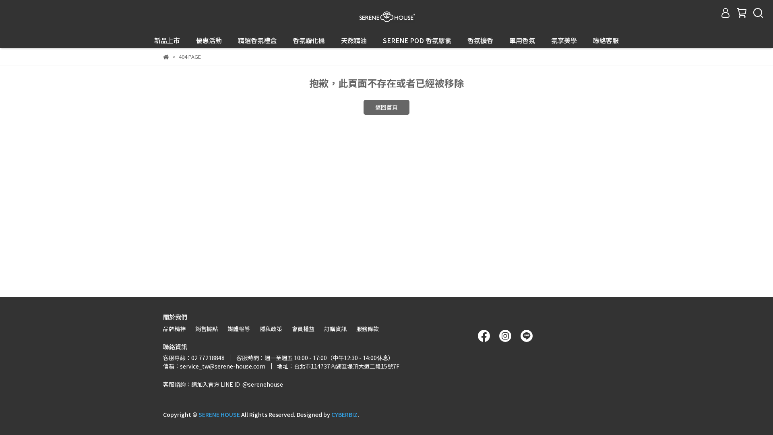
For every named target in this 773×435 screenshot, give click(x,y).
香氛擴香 (480, 40)
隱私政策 (271, 329)
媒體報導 (238, 329)
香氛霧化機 (309, 40)
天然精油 (354, 40)
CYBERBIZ (344, 414)
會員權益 (303, 329)
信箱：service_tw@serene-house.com (214, 366)
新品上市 (167, 40)
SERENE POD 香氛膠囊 (417, 40)
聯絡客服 (606, 40)
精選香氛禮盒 (257, 40)
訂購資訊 (335, 329)
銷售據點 (206, 329)
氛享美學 (564, 40)
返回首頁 (386, 107)
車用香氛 (522, 40)
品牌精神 (174, 329)
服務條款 (367, 329)
